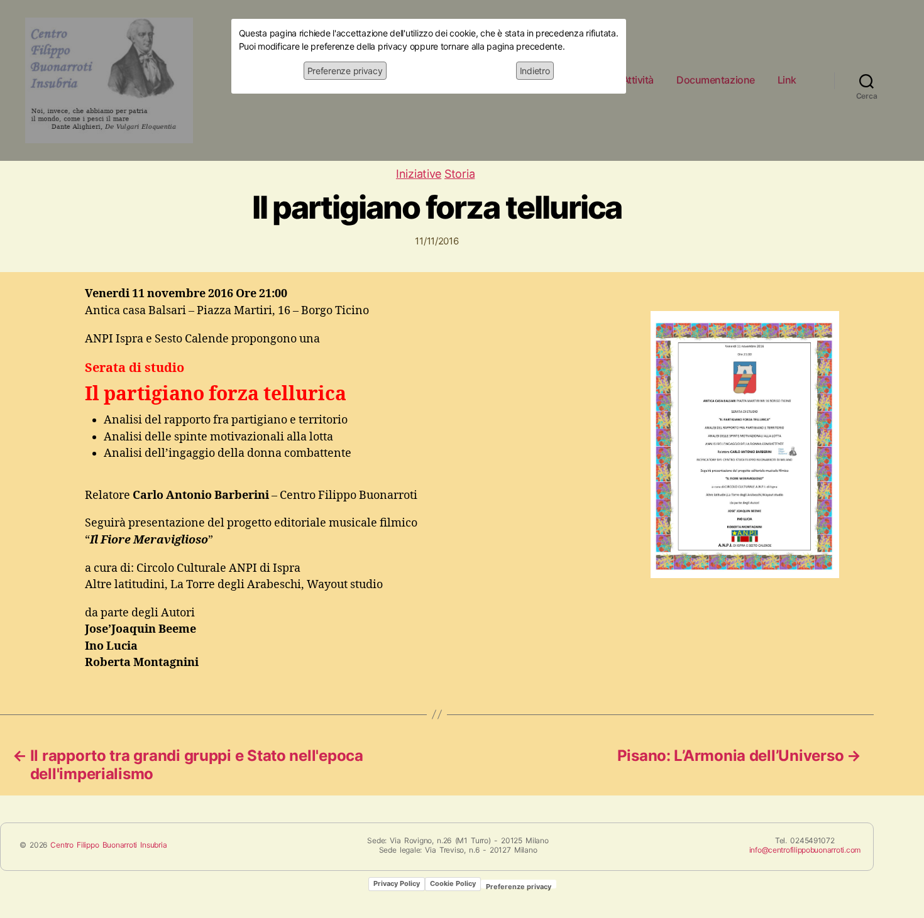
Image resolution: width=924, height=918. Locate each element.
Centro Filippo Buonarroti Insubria (108, 845)
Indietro (535, 70)
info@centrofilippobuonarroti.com (805, 850)
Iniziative (418, 173)
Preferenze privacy (345, 70)
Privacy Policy (396, 883)
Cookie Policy (453, 883)
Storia (459, 173)
